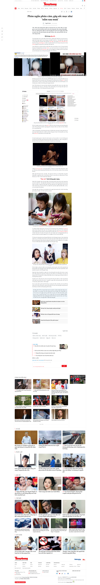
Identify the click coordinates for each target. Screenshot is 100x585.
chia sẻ (62, 12)
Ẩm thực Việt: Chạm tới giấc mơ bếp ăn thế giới (50, 308)
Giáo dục (69, 8)
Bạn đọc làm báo (21, 582)
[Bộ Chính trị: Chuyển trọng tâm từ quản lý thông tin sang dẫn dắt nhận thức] (26, 437)
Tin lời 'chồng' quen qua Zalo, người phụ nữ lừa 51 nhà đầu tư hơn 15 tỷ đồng (50, 469)
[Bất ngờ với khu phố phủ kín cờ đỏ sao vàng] (41, 384)
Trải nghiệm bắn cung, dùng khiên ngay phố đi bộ (23, 391)
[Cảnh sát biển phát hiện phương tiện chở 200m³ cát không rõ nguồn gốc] (74, 460)
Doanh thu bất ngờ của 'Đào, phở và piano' (49, 320)
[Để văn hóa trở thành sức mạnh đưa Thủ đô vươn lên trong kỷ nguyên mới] (23, 414)
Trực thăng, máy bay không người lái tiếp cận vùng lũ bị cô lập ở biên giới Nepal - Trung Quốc (59, 530)
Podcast (40, 562)
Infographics (56, 562)
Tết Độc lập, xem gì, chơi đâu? (39, 406)
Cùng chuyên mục (20, 377)
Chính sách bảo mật (76, 570)
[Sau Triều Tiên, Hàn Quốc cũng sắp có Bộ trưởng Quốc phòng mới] (26, 506)
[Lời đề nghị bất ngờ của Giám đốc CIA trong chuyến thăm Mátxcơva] (50, 506)
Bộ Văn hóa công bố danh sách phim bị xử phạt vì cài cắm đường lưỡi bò (53, 302)
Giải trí (65, 8)
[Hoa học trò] (84, 560)
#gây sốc (48, 338)
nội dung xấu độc (39, 168)
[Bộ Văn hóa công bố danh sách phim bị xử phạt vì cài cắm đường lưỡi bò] (36, 302)
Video (81, 8)
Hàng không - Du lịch (72, 566)
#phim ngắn (44, 335)
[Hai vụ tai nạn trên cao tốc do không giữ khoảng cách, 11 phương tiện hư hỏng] (74, 437)
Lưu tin (2, 34)
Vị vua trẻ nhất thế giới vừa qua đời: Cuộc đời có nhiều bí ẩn (59, 407)
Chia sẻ (2, 31)
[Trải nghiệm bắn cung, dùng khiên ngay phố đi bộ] (23, 384)
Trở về (2, 40)
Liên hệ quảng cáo (32, 570)
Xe (58, 8)
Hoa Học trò (60, 0)
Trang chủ (15, 8)
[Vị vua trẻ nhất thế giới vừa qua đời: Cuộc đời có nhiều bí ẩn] (59, 400)
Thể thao (50, 8)
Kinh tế (22, 8)
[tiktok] (63, 573)
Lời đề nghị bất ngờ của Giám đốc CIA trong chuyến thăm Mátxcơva (49, 515)
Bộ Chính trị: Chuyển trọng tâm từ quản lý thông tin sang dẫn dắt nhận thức (25, 447)
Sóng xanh (26, 8)
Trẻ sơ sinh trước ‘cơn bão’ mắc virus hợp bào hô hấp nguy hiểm (25, 552)
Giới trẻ (42, 8)
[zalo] (65, 574)
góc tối (63, 80)
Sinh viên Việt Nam (53, 0)
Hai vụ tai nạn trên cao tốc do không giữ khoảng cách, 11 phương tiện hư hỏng (74, 447)
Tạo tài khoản (41, 360)
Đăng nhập (34, 360)
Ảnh (31, 562)
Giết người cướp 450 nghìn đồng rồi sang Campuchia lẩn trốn (25, 469)
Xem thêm (84, 8)
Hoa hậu (77, 8)
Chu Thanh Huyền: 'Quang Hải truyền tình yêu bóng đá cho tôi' (72, 492)
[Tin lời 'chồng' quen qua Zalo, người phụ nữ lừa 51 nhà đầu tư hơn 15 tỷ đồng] (50, 460)
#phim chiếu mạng (37, 335)
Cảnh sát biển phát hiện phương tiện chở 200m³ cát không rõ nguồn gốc (73, 470)
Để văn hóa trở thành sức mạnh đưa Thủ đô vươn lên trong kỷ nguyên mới (23, 420)
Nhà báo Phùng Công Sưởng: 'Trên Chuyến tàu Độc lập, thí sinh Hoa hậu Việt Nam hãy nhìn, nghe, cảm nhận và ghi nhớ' (59, 392)
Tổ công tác (65, 228)
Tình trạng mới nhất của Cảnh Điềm (49, 491)
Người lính (55, 8)
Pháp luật (46, 8)
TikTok (48, 48)
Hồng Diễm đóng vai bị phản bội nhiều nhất (45, 353)
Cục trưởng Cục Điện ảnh (63, 231)
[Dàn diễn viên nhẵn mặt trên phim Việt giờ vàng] (63, 346)
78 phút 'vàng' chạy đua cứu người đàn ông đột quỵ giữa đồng (73, 552)
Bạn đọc (63, 566)
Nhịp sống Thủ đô (18, 568)
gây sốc (52, 36)
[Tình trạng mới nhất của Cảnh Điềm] (50, 483)
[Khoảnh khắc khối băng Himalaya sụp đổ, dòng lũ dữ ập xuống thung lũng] (23, 523)
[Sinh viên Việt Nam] (77, 560)
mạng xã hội (61, 122)
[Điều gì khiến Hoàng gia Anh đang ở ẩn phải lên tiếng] (41, 414)
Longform (48, 562)
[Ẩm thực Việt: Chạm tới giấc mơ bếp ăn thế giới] (36, 309)
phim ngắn (51, 41)
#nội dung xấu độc (53, 335)
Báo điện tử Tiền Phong (50, 4)
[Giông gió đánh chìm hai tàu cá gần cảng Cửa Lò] (50, 437)
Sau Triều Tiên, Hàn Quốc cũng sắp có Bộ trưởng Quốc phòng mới (26, 515)
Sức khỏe (34, 8)
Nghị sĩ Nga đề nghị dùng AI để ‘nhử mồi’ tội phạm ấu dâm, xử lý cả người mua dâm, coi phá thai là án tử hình (77, 530)
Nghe (2, 28)
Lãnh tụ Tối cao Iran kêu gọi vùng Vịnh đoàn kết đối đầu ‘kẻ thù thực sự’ (74, 515)
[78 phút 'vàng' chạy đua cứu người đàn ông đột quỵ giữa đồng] (74, 543)
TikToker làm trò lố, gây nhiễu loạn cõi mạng (50, 314)
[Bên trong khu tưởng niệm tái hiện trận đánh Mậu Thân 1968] (23, 400)
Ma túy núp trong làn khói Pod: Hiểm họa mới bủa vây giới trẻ (49, 552)
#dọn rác (54, 338)
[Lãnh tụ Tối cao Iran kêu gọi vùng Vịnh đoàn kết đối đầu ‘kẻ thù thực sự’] (74, 506)
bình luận (69, 12)
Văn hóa (61, 8)
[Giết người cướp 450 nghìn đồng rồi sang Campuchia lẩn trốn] (26, 460)
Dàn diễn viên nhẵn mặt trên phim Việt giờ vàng (45, 346)
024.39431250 (18, 574)
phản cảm (36, 133)
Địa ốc (30, 8)
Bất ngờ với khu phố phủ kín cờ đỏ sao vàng (41, 391)
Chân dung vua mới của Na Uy (57, 420)
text (64, 12)
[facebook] (82, 1)
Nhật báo (24, 562)
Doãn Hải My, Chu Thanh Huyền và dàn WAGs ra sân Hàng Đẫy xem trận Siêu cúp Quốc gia (26, 493)
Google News (71, 12)
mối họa (34, 44)
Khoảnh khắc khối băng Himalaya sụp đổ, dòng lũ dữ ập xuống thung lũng (22, 530)
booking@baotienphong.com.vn (35, 573)
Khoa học (73, 8)
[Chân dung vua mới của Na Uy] (59, 414)
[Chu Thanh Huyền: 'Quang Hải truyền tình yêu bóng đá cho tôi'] (74, 483)
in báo (67, 12)
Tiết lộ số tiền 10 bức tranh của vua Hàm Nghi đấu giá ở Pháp (47, 350)
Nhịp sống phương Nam (26, 568)
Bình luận (2, 37)
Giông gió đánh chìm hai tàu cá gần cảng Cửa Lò (49, 446)
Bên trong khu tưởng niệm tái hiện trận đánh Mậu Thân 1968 (23, 407)
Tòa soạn (66, 0)
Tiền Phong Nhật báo (44, 0)
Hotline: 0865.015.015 (35, 0)
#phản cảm (42, 338)
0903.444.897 (46, 572)
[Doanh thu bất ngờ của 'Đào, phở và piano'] (36, 321)
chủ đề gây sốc (42, 42)
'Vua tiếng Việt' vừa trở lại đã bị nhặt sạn (44, 355)
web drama (44, 49)
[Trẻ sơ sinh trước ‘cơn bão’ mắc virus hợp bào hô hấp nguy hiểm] (26, 543)
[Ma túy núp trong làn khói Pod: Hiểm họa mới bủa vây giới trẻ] (50, 543)
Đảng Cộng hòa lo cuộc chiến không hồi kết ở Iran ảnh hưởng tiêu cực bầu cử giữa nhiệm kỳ (41, 530)
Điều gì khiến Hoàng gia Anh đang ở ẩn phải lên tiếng (41, 420)
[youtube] (84, 1)
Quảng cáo (71, 0)
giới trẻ (48, 125)
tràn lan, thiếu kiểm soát (63, 41)
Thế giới (38, 8)
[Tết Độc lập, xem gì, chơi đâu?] (41, 400)
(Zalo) (36, 572)
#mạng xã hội (35, 338)
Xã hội (19, 8)
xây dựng (41, 225)
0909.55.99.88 (32, 572)
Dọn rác (43, 179)
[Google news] (68, 574)
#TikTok (59, 335)
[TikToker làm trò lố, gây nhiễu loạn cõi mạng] (36, 315)
